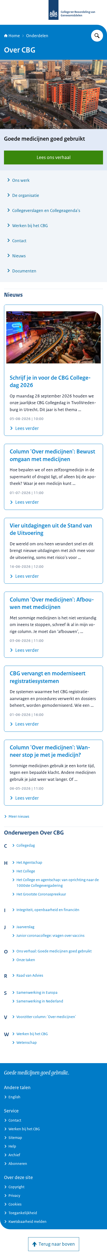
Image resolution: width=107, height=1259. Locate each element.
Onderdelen (37, 35)
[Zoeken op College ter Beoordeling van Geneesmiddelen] (97, 36)
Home (14, 35)
